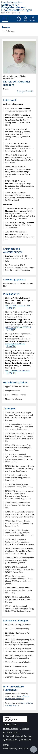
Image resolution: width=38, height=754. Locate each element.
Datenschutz (11, 739)
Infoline (25, 728)
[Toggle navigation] (5, 19)
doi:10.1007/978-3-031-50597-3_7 (18, 327)
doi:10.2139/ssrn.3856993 (15, 344)
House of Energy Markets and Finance (17, 697)
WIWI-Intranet (11, 728)
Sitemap (27, 736)
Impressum (26, 739)
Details (10, 308)
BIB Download (14, 308)
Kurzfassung (7, 308)
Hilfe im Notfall (13, 732)
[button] (32, 18)
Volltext (12, 308)
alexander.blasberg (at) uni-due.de (25, 92)
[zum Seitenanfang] (33, 749)
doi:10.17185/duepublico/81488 (17, 305)
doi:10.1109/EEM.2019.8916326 (17, 370)
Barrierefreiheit (13, 736)
